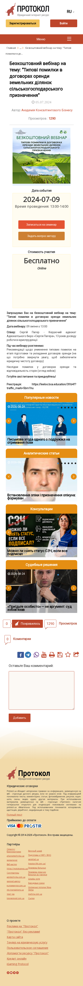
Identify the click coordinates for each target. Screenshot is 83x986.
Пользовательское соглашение (27, 948)
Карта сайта (15, 937)
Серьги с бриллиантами (14, 850)
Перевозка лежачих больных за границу (37, 873)
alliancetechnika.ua (15, 856)
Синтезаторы (13, 873)
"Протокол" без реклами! (23, 931)
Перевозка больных (37, 868)
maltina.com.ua (35, 894)
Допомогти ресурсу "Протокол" (28, 953)
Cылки (31, 898)
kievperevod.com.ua (15, 898)
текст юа (10, 894)
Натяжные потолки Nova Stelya (39, 888)
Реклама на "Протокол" (22, 926)
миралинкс (12, 860)
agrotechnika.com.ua (16, 877)
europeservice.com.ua (16, 885)
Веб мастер (12, 864)
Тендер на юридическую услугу (27, 942)
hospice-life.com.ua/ (37, 863)
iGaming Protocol (18, 964)
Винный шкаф (35, 851)
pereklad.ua (33, 859)
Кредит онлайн (16, 958)
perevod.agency (13, 881)
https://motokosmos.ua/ (17, 868)
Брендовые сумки (36, 883)
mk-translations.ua (15, 890)
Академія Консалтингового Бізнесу (47, 110)
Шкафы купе (34, 879)
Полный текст (14, 814)
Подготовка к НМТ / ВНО (39, 855)
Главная (11, 48)
